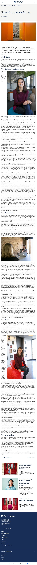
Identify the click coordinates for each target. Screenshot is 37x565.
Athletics (3, 541)
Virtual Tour (3, 535)
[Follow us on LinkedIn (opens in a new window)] (6, 528)
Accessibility (3, 553)
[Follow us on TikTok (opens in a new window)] (10, 528)
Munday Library (4, 543)
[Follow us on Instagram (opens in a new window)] (4, 528)
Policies (2, 557)
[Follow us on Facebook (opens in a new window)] (2, 528)
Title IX (2, 559)
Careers (2, 539)
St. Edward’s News (7, 5)
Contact (2, 531)
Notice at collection (12, 563)
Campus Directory (4, 537)
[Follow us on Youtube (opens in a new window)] (8, 528)
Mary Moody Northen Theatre (6, 545)
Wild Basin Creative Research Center (7, 547)
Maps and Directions (5, 533)
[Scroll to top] (34, 552)
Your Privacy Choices (22, 563)
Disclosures (3, 555)
